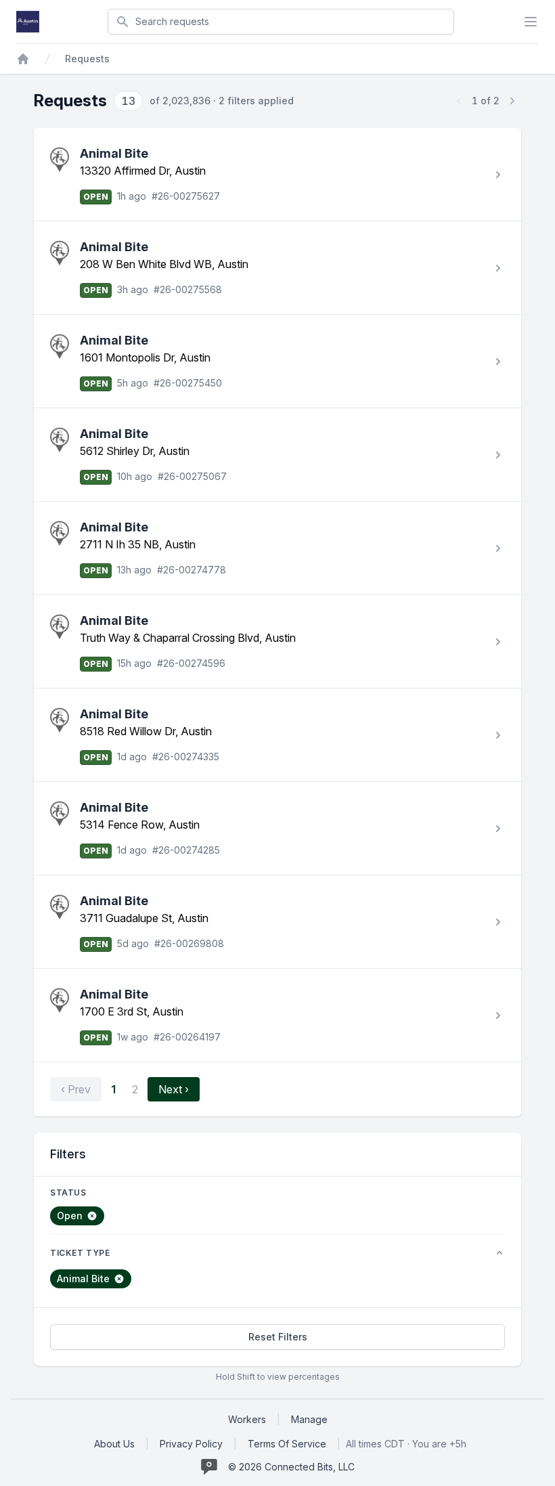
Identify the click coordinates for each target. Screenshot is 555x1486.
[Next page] (511, 100)
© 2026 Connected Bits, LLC (291, 1466)
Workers (247, 1419)
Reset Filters (277, 1336)
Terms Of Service (287, 1443)
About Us (114, 1443)
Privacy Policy (191, 1443)
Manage (309, 1419)
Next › (173, 1089)
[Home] (23, 59)
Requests (87, 58)
